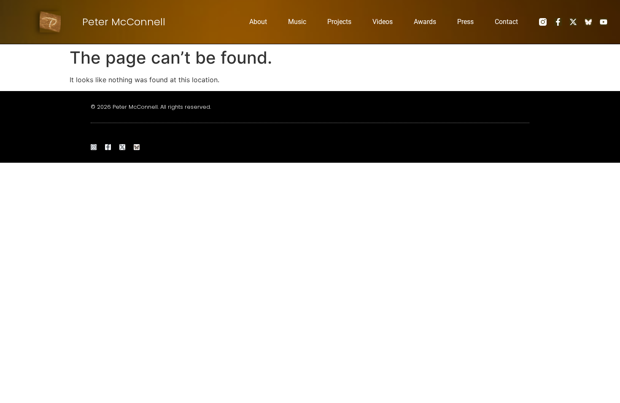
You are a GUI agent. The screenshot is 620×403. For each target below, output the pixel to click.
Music (297, 22)
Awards (425, 22)
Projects (339, 22)
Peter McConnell (123, 22)
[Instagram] (94, 147)
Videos (382, 22)
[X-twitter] (573, 22)
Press (465, 22)
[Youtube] (603, 22)
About (258, 22)
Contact (506, 22)
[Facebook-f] (558, 22)
